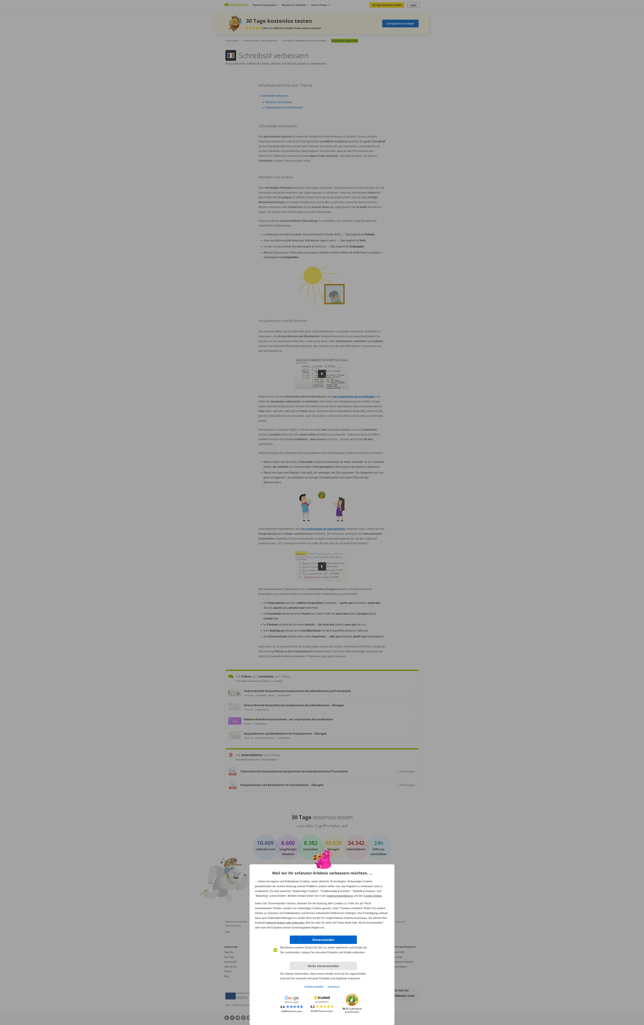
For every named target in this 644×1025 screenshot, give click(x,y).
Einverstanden (323, 940)
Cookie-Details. (373, 895)
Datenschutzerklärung (340, 895)
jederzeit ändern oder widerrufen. (285, 922)
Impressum (334, 986)
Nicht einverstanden (323, 966)
